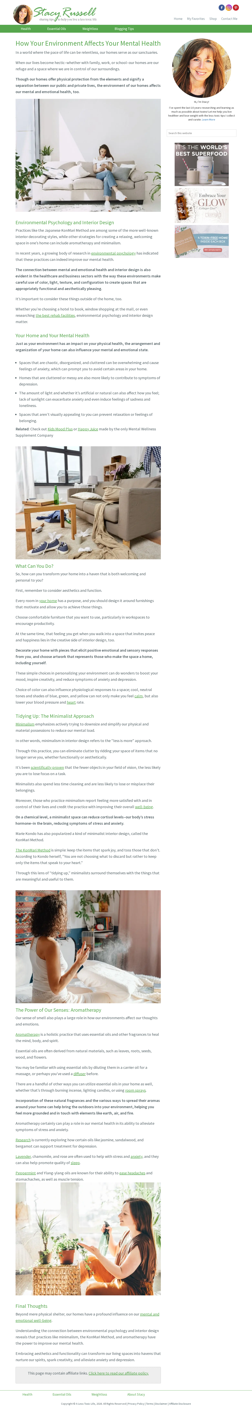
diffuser (79, 1073)
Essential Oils (56, 29)
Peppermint (26, 1172)
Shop (213, 19)
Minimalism (25, 724)
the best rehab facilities (55, 315)
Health (26, 29)
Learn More (208, 119)
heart (71, 702)
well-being (144, 806)
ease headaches (132, 1172)
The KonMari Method (33, 850)
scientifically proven (47, 767)
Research (23, 1139)
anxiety (136, 1156)
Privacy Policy (136, 1403)
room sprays (135, 1090)
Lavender (23, 1156)
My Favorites (196, 19)
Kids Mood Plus (60, 428)
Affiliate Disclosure (180, 1403)
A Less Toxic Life (85, 1403)
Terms (149, 1403)
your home (48, 600)
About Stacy (136, 1394)
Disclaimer (161, 1403)
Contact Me (229, 19)
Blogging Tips (124, 29)
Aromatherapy (28, 1034)
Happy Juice (88, 428)
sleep (75, 1162)
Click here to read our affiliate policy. (119, 1373)
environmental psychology (113, 253)
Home (178, 19)
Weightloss (90, 29)
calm (138, 695)
